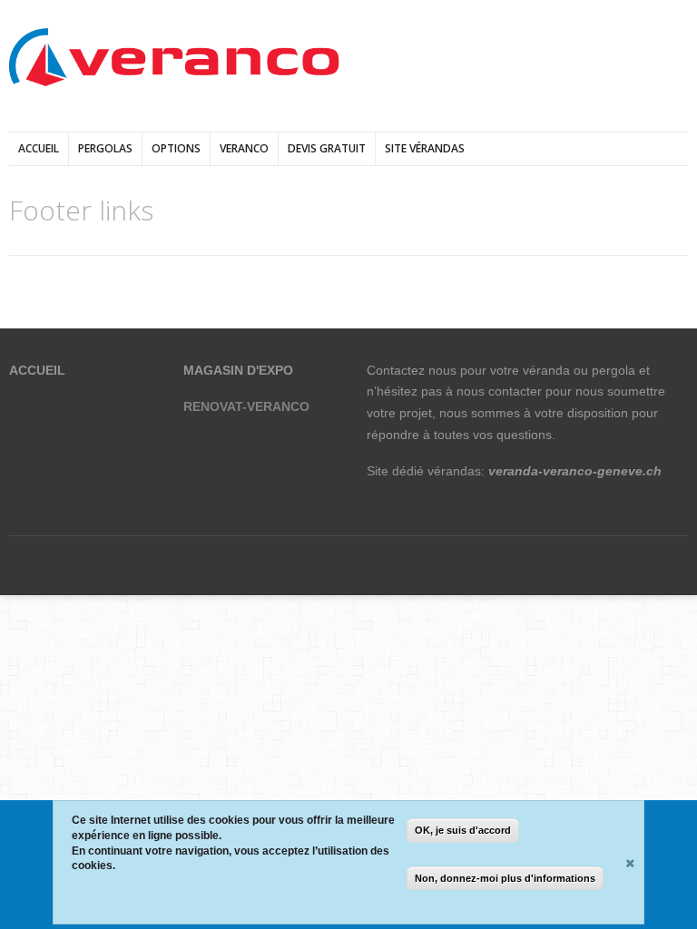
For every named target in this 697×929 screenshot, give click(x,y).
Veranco (244, 148)
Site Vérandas (425, 148)
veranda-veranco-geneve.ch (575, 471)
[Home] (174, 58)
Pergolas (105, 148)
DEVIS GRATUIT (327, 148)
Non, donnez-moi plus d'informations (505, 878)
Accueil (38, 148)
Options (176, 148)
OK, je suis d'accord (463, 830)
